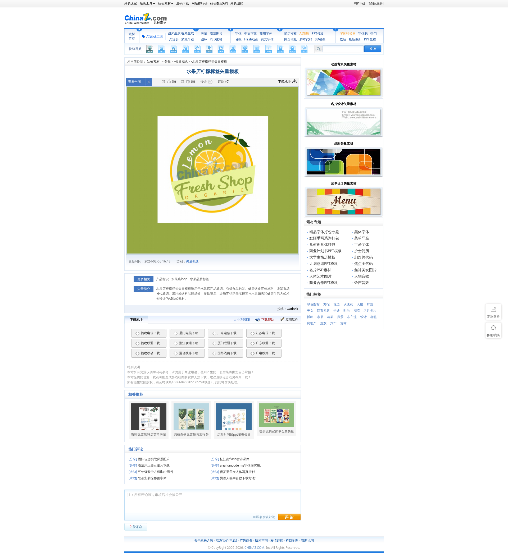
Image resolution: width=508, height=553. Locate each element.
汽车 (333, 323)
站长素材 (153, 61)
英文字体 (267, 39)
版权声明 (261, 540)
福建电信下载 (150, 333)
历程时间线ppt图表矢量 (234, 434)
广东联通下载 (265, 343)
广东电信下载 (227, 333)
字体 (238, 33)
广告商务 (246, 540)
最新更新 (355, 39)
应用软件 (291, 319)
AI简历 (304, 33)
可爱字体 (361, 244)
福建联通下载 (150, 343)
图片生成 (174, 33)
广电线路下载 (265, 353)
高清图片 (216, 33)
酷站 (343, 39)
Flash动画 (251, 39)
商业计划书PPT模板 (325, 250)
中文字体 (250, 33)
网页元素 (323, 310)
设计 (363, 317)
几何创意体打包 (322, 244)
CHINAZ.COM (254, 547)
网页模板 (290, 39)
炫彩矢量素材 (343, 143)
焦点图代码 (363, 263)
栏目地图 (292, 540)
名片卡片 (370, 310)
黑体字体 (361, 231)
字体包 (363, 33)
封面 (370, 304)
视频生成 (187, 33)
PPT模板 (318, 33)
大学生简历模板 (322, 257)
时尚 (346, 310)
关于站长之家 (203, 540)
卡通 (336, 310)
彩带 (343, 323)
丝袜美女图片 (365, 269)
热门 (373, 33)
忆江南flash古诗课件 (230, 459)
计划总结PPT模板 (323, 263)
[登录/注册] (376, 3)
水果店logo (179, 279)
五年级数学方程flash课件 (151, 471)
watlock (292, 309)
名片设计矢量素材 (343, 104)
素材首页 (132, 36)
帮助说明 (307, 540)
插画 (310, 317)
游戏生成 (187, 39)
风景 (340, 317)
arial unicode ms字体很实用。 (237, 465)
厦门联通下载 (227, 343)
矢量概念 (181, 61)
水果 (320, 317)
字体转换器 (348, 33)
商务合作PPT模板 (323, 282)
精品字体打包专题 (324, 231)
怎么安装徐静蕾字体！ (149, 478)
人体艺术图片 (320, 276)
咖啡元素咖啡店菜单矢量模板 (148, 434)
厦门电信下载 (188, 333)
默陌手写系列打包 (324, 238)
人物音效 (361, 276)
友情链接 (276, 540)
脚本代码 (306, 39)
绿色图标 (313, 304)
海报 (326, 304)
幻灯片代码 (363, 257)
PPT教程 (370, 39)
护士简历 (361, 250)
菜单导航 (361, 238)
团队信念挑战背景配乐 (149, 459)
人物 (360, 304)
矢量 (204, 33)
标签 (373, 317)
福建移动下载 (150, 353)
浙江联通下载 (188, 343)
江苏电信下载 (265, 333)
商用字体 (266, 33)
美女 (310, 310)
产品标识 (162, 279)
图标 (204, 39)
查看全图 (134, 81)
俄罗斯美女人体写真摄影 (233, 471)
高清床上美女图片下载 (149, 465)
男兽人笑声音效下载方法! (233, 478)
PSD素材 (216, 39)
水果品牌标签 (199, 279)
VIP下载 (359, 3)
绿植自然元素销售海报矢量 (191, 434)
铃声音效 (361, 282)
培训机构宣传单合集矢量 (276, 431)
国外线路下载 (227, 353)
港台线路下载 (188, 353)
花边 (336, 304)
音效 (238, 39)
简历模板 (290, 33)
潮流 (356, 310)
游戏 (323, 323)
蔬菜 (330, 317)
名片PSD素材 (320, 269)
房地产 (311, 323)
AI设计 (174, 39)
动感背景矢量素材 (343, 64)
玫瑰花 (348, 304)
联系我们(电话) (226, 540)
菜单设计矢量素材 (343, 183)
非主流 (352, 317)
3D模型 (320, 39)
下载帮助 (267, 319)
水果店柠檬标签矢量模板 (209, 61)
